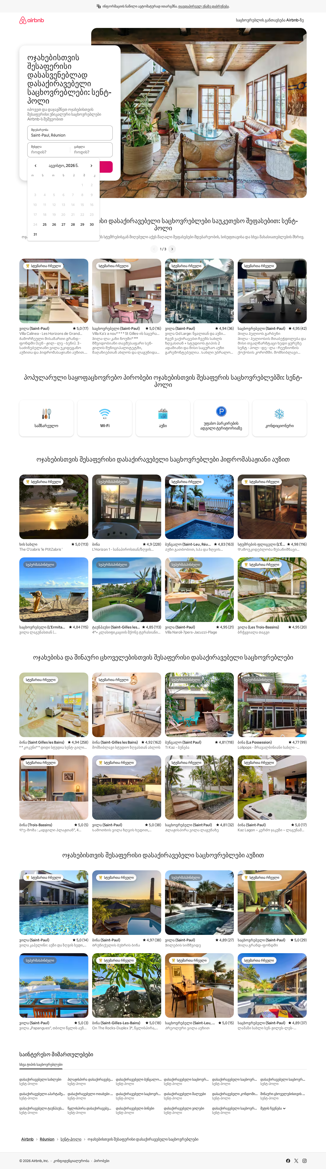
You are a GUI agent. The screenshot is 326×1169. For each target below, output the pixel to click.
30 (92, 224)
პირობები (101, 1161)
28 (73, 224)
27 (63, 224)
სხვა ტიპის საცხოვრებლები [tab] (40, 1064)
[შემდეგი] (172, 249)
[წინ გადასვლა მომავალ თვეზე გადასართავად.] (91, 165)
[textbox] (48, 152)
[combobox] (70, 135)
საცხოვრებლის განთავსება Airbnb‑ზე (270, 20)
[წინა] (154, 249)
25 (45, 224)
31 (35, 234)
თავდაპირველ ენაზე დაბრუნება (203, 6)
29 (82, 224)
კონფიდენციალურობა (71, 1161)
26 (54, 224)
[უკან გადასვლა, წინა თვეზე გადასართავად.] (35, 165)
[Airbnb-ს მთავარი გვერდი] (31, 20)
